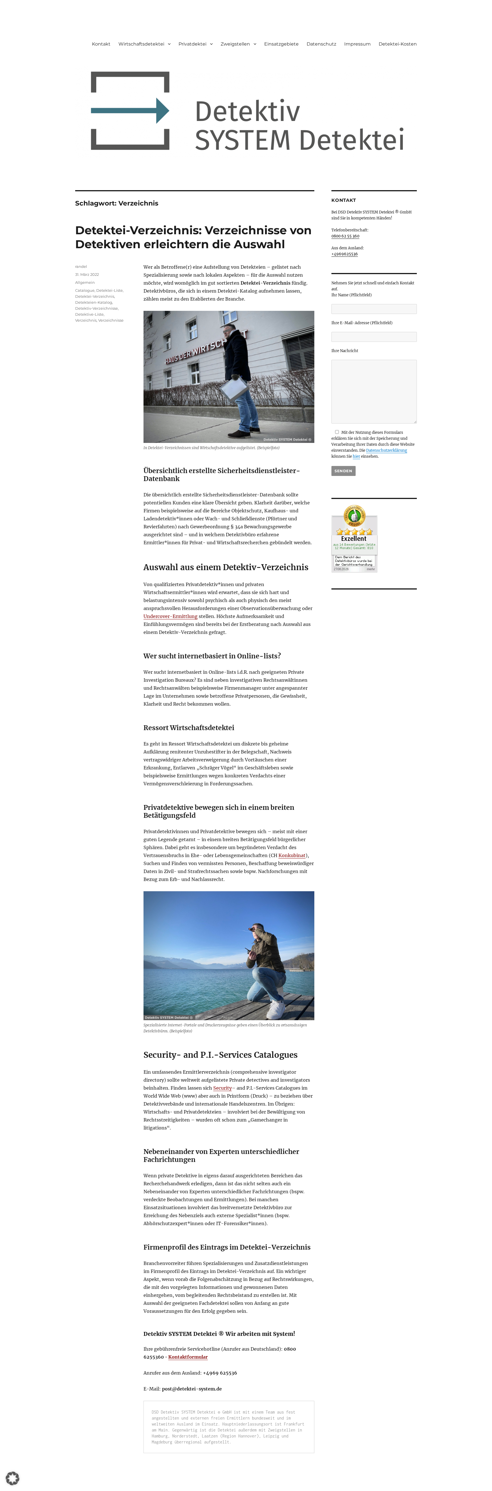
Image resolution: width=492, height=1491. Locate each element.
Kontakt (101, 44)
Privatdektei (192, 44)
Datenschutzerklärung (386, 450)
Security (222, 1088)
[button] (12, 1478)
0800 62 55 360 (345, 236)
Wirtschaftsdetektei (141, 44)
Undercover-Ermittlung (171, 616)
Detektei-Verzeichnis (94, 296)
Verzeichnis (86, 320)
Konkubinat (292, 855)
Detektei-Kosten (398, 44)
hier (356, 456)
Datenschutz (321, 44)
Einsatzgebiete (281, 44)
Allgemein (85, 282)
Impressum (357, 44)
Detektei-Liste (109, 290)
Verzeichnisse (111, 320)
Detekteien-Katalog (93, 302)
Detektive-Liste (89, 314)
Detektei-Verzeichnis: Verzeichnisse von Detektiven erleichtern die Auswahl (193, 237)
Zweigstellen (235, 44)
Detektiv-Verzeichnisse (96, 308)
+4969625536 (344, 254)
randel (81, 266)
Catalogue (85, 290)
